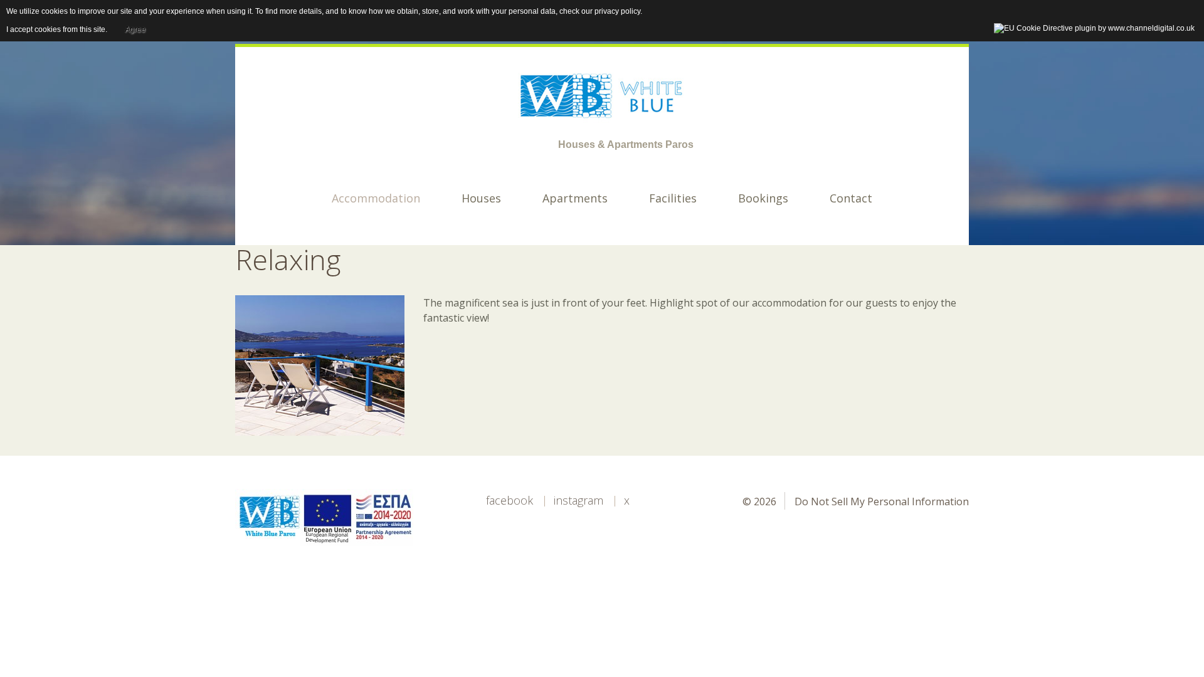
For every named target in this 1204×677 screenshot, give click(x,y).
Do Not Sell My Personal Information (882, 501)
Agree (135, 29)
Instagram (578, 500)
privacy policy (617, 11)
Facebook (509, 500)
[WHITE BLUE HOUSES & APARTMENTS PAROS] (602, 95)
